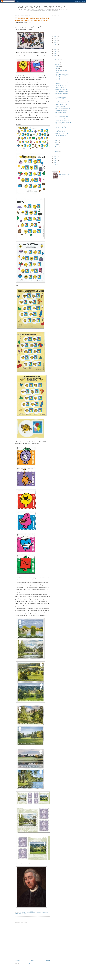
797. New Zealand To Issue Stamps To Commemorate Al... (63, 134)
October (57, 64)
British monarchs (25, 912)
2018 (55, 53)
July (56, 138)
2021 (55, 47)
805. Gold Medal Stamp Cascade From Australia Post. (62, 105)
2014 (55, 156)
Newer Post (17, 960)
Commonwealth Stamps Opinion (43, 7)
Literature (45, 912)
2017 (55, 55)
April (56, 144)
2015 (55, 154)
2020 (55, 49)
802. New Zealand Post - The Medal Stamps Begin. (61, 117)
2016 (55, 58)
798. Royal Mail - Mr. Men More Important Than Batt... (62, 130)
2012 (55, 160)
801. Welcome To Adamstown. (62, 120)
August (57, 68)
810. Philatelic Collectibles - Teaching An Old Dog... (61, 86)
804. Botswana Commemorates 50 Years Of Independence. (62, 109)
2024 (55, 40)
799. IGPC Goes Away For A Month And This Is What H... (62, 126)
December (57, 60)
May (56, 142)
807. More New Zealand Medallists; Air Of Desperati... (62, 98)
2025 (55, 38)
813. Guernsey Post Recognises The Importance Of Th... (62, 75)
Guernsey (38, 912)
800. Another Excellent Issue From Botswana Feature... (63, 123)
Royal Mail (18, 913)
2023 (55, 42)
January (57, 151)
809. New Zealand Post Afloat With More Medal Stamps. (61, 90)
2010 (55, 165)
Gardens (32, 912)
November (57, 62)
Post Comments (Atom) (27, 963)
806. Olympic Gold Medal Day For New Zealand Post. (62, 101)
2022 (55, 45)
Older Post (47, 960)
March (57, 147)
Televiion (24, 913)
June (56, 140)
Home (32, 960)
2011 (55, 162)
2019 (55, 51)
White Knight (64, 172)
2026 (55, 36)
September (57, 66)
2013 (55, 158)
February (57, 149)
